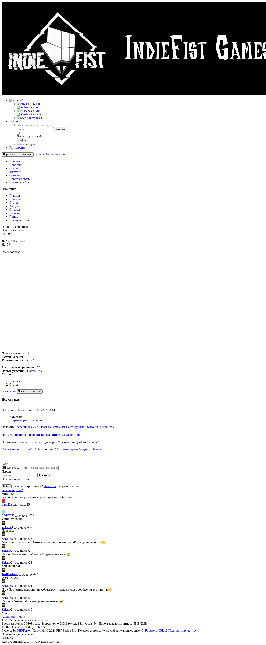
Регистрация (17, 147)
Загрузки (15, 206)
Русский (36, 114)
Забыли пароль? (27, 144)
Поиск (13, 216)
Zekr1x (6, 527)
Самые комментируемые (68, 427)
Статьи (14, 202)
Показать (60, 129)
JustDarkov (9, 574)
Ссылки (14, 213)
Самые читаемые (40, 427)
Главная (14, 195)
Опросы (14, 209)
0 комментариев (68, 449)
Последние (21, 427)
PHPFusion (24, 630)
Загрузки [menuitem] (15, 171)
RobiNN (39, 627)
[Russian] (16, 100)
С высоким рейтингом (99, 427)
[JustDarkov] (3, 570)
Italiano (33, 107)
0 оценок (85, 449)
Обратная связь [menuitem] (19, 178)
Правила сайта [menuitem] (19, 182)
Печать (96, 449)
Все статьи (9, 391)
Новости (15, 199)
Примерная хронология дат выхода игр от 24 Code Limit (41, 434)
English (35, 103)
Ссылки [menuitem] (14, 175)
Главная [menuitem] (14, 161)
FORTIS (7, 515)
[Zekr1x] (3, 523)
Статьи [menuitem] (14, 168)
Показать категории (29, 391)
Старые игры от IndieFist (25, 420)
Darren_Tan (34, 371)
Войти (22, 140)
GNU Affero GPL (152, 630)
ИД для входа (12, 467)
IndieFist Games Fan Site (49, 154)
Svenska (36, 117)
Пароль (8, 471)
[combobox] (35, 125)
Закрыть (8, 637)
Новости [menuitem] (15, 164)
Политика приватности (184, 630)
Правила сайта (19, 220)
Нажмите (50, 486)
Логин (13, 121)
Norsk (38, 110)
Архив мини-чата (13, 616)
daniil (5, 504)
